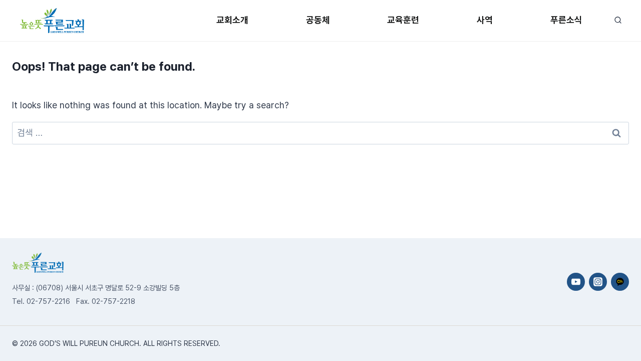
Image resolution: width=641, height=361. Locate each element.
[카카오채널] (620, 282)
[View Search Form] (617, 20)
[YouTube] (576, 282)
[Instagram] (598, 282)
